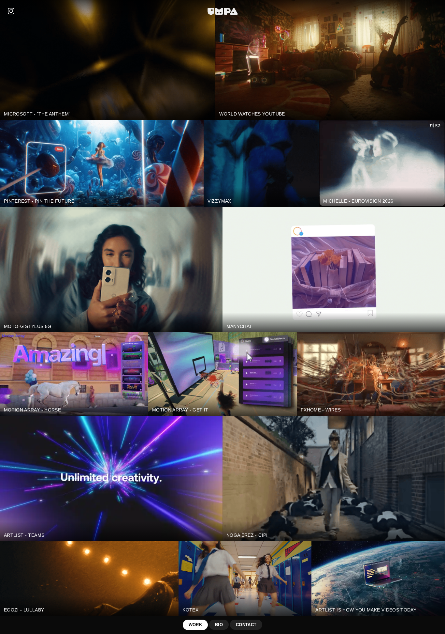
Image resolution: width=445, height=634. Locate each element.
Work (195, 624)
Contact (246, 624)
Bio (219, 624)
